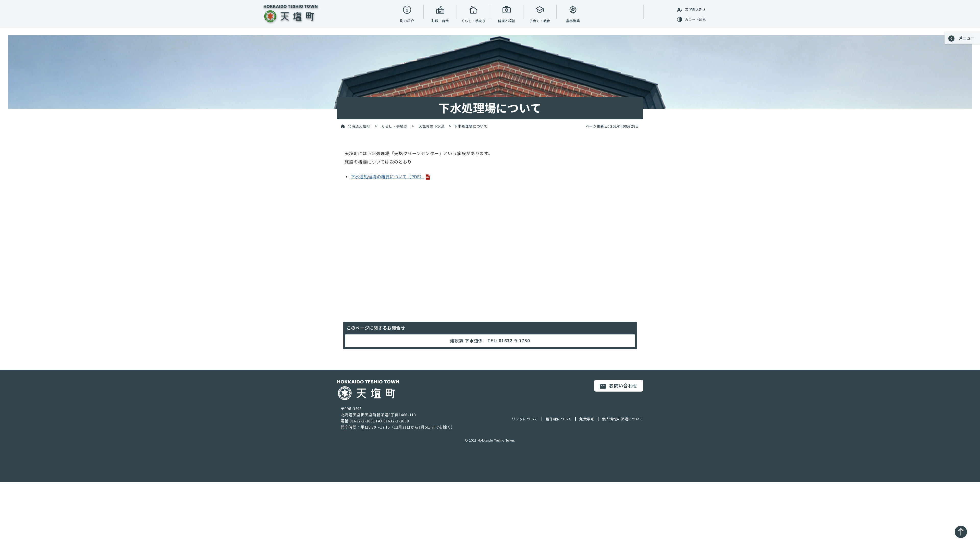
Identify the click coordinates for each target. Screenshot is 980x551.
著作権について (559, 418)
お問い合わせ (623, 385)
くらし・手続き (394, 126)
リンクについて (525, 418)
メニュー (966, 38)
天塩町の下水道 (432, 126)
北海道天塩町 (359, 126)
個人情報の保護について (622, 418)
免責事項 (586, 418)
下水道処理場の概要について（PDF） (387, 176)
